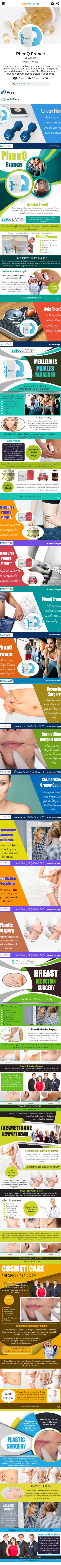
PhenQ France (30, 53)
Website (32, 58)
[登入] (58, 3)
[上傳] (52, 3)
